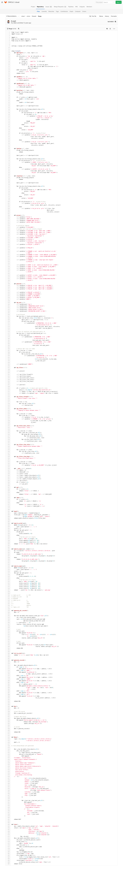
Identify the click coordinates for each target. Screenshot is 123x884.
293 (9, 532)
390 (9, 697)
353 (9, 634)
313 (9, 566)
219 (9, 405)
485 (9, 860)
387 (9, 692)
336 (9, 605)
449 (9, 798)
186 (9, 348)
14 (9, 54)
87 (9, 179)
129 (9, 251)
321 (9, 579)
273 (9, 497)
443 (9, 788)
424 (9, 756)
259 (9, 473)
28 (9, 78)
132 (9, 256)
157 (9, 299)
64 (9, 140)
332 (9, 598)
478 (9, 848)
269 (9, 490)
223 (9, 412)
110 (9, 218)
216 (9, 400)
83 (9, 172)
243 (9, 446)
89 (9, 182)
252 (9, 461)
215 (9, 398)
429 (9, 764)
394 (9, 704)
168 (9, 318)
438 (9, 780)
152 (9, 290)
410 (9, 732)
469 (9, 833)
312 (9, 564)
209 (9, 388)
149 (9, 285)
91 (9, 186)
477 (9, 846)
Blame (101, 16)
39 (9, 97)
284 (9, 516)
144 (9, 277)
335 (9, 603)
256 (9, 468)
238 (9, 437)
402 (9, 718)
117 (9, 230)
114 (9, 225)
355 (9, 638)
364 (9, 653)
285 (9, 518)
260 (9, 475)
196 (9, 366)
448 (9, 797)
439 (9, 781)
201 (9, 374)
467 (9, 829)
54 (9, 123)
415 (9, 740)
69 (9, 148)
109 (9, 217)
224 (9, 413)
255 (9, 466)
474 (9, 841)
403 (9, 720)
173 (9, 326)
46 (9, 109)
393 (9, 703)
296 (9, 537)
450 (9, 800)
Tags (57, 11)
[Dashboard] (5, 3)
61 (9, 135)
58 (9, 129)
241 (9, 443)
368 (9, 660)
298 (9, 540)
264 (9, 482)
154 (9, 294)
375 (9, 672)
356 (9, 639)
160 (9, 304)
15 (9, 56)
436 (9, 776)
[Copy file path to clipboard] (19, 29)
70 (9, 150)
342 (9, 615)
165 (9, 312)
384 (9, 687)
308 (9, 557)
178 (9, 335)
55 (9, 124)
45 (9, 107)
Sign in (119, 2)
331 (9, 597)
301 (9, 545)
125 (9, 244)
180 (9, 338)
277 (9, 504)
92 (9, 188)
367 (9, 658)
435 (9, 774)
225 (9, 415)
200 (9, 372)
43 (9, 104)
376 (9, 674)
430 (9, 766)
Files (38, 11)
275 (9, 501)
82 (9, 170)
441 (9, 785)
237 (9, 436)
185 (9, 347)
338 (9, 609)
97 (9, 196)
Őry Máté (13, 23)
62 (9, 136)
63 (9, 138)
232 (9, 427)
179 (9, 336)
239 (9, 439)
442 (9, 786)
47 (9, 111)
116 (9, 229)
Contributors (64, 11)
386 (9, 691)
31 (9, 83)
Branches (51, 11)
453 (9, 805)
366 (9, 656)
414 (9, 739)
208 (9, 386)
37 (9, 93)
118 (9, 232)
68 (9, 147)
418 (9, 745)
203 (9, 378)
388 (9, 694)
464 (9, 824)
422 (9, 752)
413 (9, 737)
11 (9, 49)
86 (9, 177)
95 (9, 193)
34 (9, 88)
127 (9, 247)
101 (9, 203)
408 (9, 728)
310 (9, 561)
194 (9, 362)
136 (9, 263)
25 (9, 73)
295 (9, 535)
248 (9, 455)
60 (9, 133)
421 (9, 751)
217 (9, 401)
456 (9, 810)
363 (9, 651)
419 (9, 747)
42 (9, 102)
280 (9, 509)
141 (9, 271)
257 (9, 470)
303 (9, 549)
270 (9, 492)
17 (9, 59)
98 (9, 198)
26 (9, 75)
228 (9, 420)
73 (9, 155)
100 (9, 201)
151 (9, 289)
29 (9, 80)
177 (9, 333)
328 (9, 591)
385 (9, 689)
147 (9, 282)
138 (9, 266)
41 (9, 100)
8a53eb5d (110, 21)
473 (9, 840)
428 (9, 763)
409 (9, 730)
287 (9, 521)
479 (9, 850)
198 (9, 369)
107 (9, 213)
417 (9, 744)
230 (9, 424)
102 (9, 205)
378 (9, 677)
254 (9, 465)
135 (9, 261)
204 (9, 379)
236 (9, 434)
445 (9, 792)
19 (9, 63)
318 (9, 574)
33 (9, 87)
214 (9, 396)
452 (9, 804)
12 (9, 51)
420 (9, 749)
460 (9, 817)
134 (9, 259)
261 (9, 477)
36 (9, 92)
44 (9, 105)
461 (9, 819)
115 (9, 227)
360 (9, 646)
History (107, 16)
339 (9, 610)
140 (9, 270)
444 (9, 790)
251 (9, 460)
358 (9, 643)
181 (9, 340)
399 (9, 713)
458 (9, 814)
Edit (114, 28)
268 (9, 489)
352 (9, 632)
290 (9, 526)
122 (9, 239)
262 (9, 478)
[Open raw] (110, 28)
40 (9, 99)
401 (9, 716)
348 (9, 626)
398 (9, 711)
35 (9, 90)
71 (9, 152)
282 (9, 513)
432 (9, 769)
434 (9, 773)
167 (9, 316)
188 (9, 352)
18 (9, 61)
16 (9, 58)
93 (9, 189)
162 (9, 307)
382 (9, 684)
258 (9, 472)
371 (9, 665)
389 (9, 696)
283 (9, 514)
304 (9, 550)
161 (9, 306)
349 (9, 627)
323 (9, 583)
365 (9, 655)
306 (9, 554)
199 (9, 371)
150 (9, 287)
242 (9, 444)
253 (9, 463)
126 (9, 246)
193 (9, 360)
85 (9, 176)
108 (9, 215)
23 (9, 70)
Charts (84, 11)
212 (9, 393)
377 (9, 675)
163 (9, 309)
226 (9, 417)
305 (9, 552)
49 (9, 114)
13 (9, 52)
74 (9, 157)
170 (9, 321)
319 (9, 576)
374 (9, 670)
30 (9, 81)
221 (9, 408)
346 (9, 622)
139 (9, 268)
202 (9, 376)
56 (9, 126)
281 (9, 511)
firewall (34, 16)
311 (9, 562)
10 (9, 47)
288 (9, 523)
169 (9, 319)
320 (9, 578)
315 (9, 569)
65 (9, 141)
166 (9, 314)
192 (9, 359)
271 (9, 494)
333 (9, 600)
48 (9, 112)
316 (9, 571)
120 (9, 235)
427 (9, 761)
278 (9, 506)
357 (9, 641)
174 (9, 328)
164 (9, 311)
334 (9, 602)
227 (9, 419)
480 (9, 851)
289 (9, 525)
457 (9, 812)
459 (9, 816)
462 (9, 821)
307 (9, 555)
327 (9, 590)
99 (9, 200)
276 (9, 502)
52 (9, 119)
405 (9, 723)
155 (9, 295)
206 (9, 383)
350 (9, 629)
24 (9, 71)
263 (9, 480)
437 (9, 778)
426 (9, 759)
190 (9, 355)
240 (9, 441)
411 (9, 733)
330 (9, 595)
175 (9, 330)
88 (9, 181)
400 (9, 715)
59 (9, 131)
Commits (44, 11)
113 (9, 224)
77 (9, 162)
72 (9, 153)
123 (9, 241)
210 (9, 389)
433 (9, 771)
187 (9, 350)
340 (9, 612)
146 (9, 280)
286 (9, 520)
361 (9, 648)
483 (9, 857)
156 (9, 297)
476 (9, 845)
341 (9, 614)
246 (9, 451)
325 (9, 586)
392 (9, 701)
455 (9, 809)
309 (9, 559)
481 (9, 853)
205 (9, 381)
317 (9, 573)
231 (9, 425)
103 (9, 206)
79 (9, 165)
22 (9, 68)
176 (9, 331)
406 (9, 725)
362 (9, 650)
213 (9, 395)
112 (9, 222)
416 (9, 742)
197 (9, 367)
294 (9, 533)
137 (9, 265)
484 (9, 858)
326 (9, 588)
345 (9, 620)
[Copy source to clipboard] (107, 28)
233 (9, 429)
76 (9, 160)
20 (9, 64)
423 (9, 754)
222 (9, 410)
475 (9, 843)
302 (9, 547)
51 (9, 117)
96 (9, 194)
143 (9, 275)
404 (9, 721)
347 (9, 624)
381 (9, 682)
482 (9, 855)
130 (9, 253)
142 (9, 273)
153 (9, 292)
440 (9, 783)
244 (9, 448)
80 (9, 167)
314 (9, 567)
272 (9, 496)
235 (9, 432)
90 (9, 184)
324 (9, 585)
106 (9, 212)
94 (9, 191)
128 (9, 249)
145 (9, 278)
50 (9, 116)
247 (9, 453)
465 (9, 826)
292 (9, 530)
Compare (77, 11)
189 (9, 354)
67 (9, 145)
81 (9, 169)
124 (9, 242)
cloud (17, 2)
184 (9, 345)
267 (9, 487)
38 (9, 95)
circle (28, 16)
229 (9, 422)
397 (9, 709)
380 (9, 680)
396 (9, 708)
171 (9, 323)
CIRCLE (11, 2)
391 (9, 699)
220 (9, 407)
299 (9, 542)
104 (9, 208)
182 (9, 342)
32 (9, 85)
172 (9, 324)
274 (9, 499)
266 (9, 485)
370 (9, 663)
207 (9, 384)
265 (9, 484)
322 (9, 581)
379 (9, 679)
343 (9, 617)
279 (9, 508)
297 (9, 538)
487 (9, 863)
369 (9, 662)
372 (9, 667)
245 (9, 449)
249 (9, 456)
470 (9, 834)
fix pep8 (13, 21)
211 (9, 391)
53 (9, 121)
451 (9, 802)
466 (9, 828)
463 (9, 822)
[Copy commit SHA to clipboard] (115, 22)
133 (9, 258)
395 (9, 706)
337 (9, 607)
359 (9, 644)
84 (9, 174)
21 (9, 66)
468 (9, 831)
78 (9, 164)
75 (9, 158)
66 (9, 143)
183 (9, 343)
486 (9, 862)
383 (9, 686)
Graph (71, 11)
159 (9, 302)
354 (9, 636)
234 (9, 431)
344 (9, 619)
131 (9, 254)
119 (9, 234)
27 (9, 76)
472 (9, 838)
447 (9, 795)
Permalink (114, 16)
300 (9, 543)
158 (9, 301)
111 (9, 220)
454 (9, 807)
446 (9, 793)
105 (9, 210)
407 (9, 727)
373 (9, 668)
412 (9, 735)
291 (9, 528)
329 (9, 593)
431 (9, 768)
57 (9, 128)
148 (9, 283)
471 (9, 836)
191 (9, 357)
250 (9, 458)
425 (9, 757)
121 (9, 237)
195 (9, 364)
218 (9, 403)
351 (9, 631)
